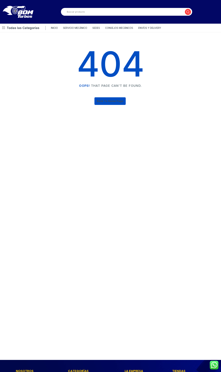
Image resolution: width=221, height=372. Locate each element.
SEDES (96, 27)
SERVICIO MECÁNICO (75, 27)
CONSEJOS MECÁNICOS (119, 27)
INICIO (54, 27)
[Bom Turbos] (18, 11)
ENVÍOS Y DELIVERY (149, 27)
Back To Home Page (110, 101)
